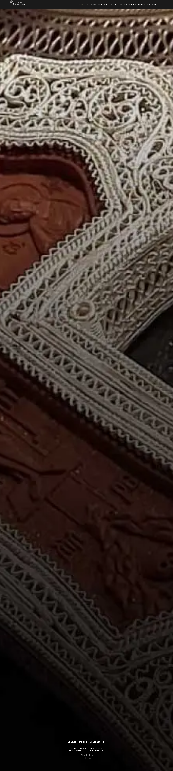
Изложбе (105, 4)
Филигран (93, 4)
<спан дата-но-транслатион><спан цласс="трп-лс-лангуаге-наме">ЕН (145, 4)
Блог (111, 4)
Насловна (81, 4)
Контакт (116, 4)
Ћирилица (122, 4)
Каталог (100, 4)
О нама (87, 4)
